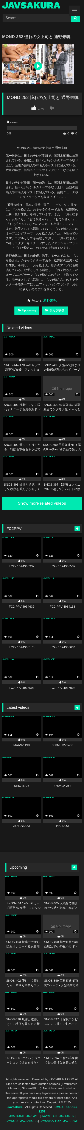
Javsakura (15, 1107)
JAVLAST (32, 1116)
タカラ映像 (56, 310)
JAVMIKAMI (16, 1116)
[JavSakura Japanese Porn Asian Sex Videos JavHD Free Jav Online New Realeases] (34, 6)
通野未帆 (50, 300)
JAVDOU (12, 1121)
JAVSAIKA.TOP (50, 1121)
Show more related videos (42, 503)
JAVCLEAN (49, 1116)
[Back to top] (70, 1117)
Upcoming (29, 310)
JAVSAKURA (28, 1121)
